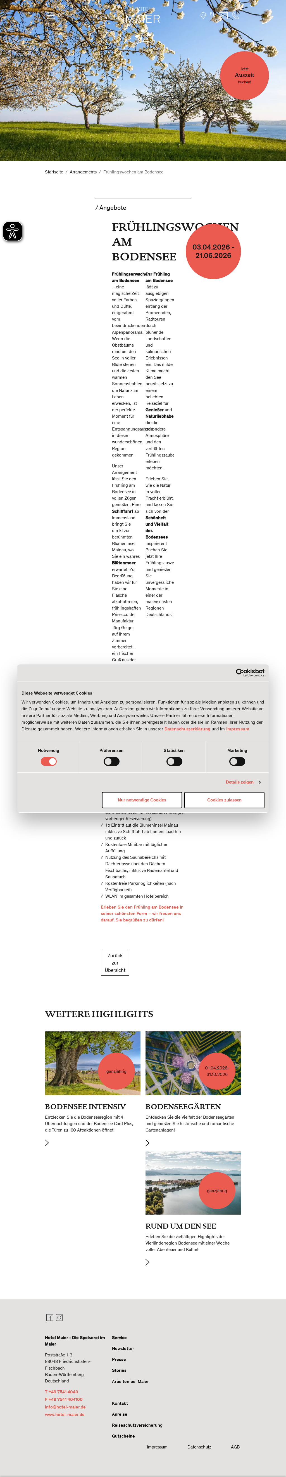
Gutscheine (123, 1436)
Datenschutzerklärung (188, 728)
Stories (119, 1370)
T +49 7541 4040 (61, 1391)
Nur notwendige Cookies (142, 800)
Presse (119, 1359)
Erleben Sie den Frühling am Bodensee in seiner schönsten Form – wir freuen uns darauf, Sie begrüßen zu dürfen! (142, 913)
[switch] (112, 761)
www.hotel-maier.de (65, 1414)
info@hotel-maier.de (65, 1407)
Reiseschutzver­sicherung (137, 1425)
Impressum (237, 728)
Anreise (119, 1414)
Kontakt (120, 1403)
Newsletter (123, 1348)
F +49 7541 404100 (64, 1399)
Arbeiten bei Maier (130, 1381)
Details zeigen (240, 782)
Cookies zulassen (224, 800)
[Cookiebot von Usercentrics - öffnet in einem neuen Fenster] (240, 673)
